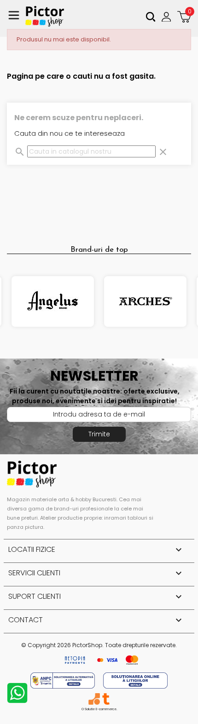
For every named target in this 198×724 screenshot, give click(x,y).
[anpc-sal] (63, 680)
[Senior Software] (94, 699)
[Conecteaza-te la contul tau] (167, 17)
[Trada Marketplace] (106, 699)
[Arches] (145, 301)
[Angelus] (53, 301)
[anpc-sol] (135, 680)
